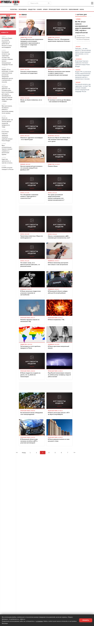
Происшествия (54, 9)
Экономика (22, 9)
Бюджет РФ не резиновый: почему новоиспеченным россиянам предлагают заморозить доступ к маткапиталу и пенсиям (7, 76)
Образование (73, 9)
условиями (39, 621)
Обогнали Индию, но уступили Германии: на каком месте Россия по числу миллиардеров (7, 43)
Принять (85, 620)
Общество (32, 9)
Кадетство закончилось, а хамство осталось (7, 161)
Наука (82, 9)
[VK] (87, 3)
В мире (39, 9)
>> (74, 452)
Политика (13, 9)
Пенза (24, 15)
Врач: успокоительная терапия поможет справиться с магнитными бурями (7, 150)
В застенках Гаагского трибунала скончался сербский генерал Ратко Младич (7, 136)
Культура (64, 9)
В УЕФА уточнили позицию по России (7, 168)
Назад (24, 452)
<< (17, 452)
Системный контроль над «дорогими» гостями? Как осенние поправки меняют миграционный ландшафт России (7, 58)
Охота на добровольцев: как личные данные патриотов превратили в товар (7, 122)
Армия (45, 9)
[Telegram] (82, 3)
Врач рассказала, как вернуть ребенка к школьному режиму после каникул (7, 109)
